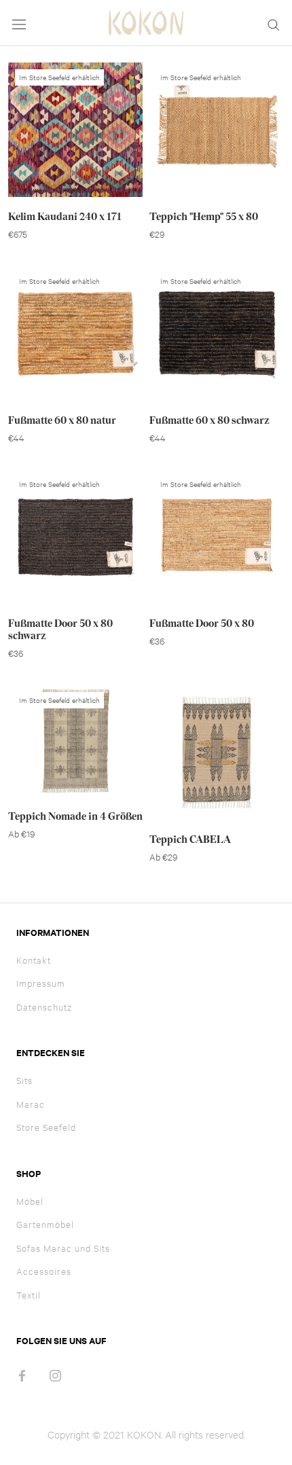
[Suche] (274, 23)
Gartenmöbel (45, 1224)
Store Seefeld (46, 1127)
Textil (28, 1294)
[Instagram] (55, 1373)
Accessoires (43, 1271)
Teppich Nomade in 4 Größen (75, 816)
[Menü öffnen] (19, 23)
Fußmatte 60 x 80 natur (62, 420)
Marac (30, 1104)
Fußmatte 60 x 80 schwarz (209, 420)
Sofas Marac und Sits (63, 1248)
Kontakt (33, 960)
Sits (24, 1080)
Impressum (40, 983)
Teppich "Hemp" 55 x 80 (203, 217)
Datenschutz (44, 1006)
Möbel (29, 1201)
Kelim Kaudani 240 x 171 (65, 217)
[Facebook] (22, 1373)
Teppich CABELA (190, 839)
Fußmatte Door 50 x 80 (201, 623)
